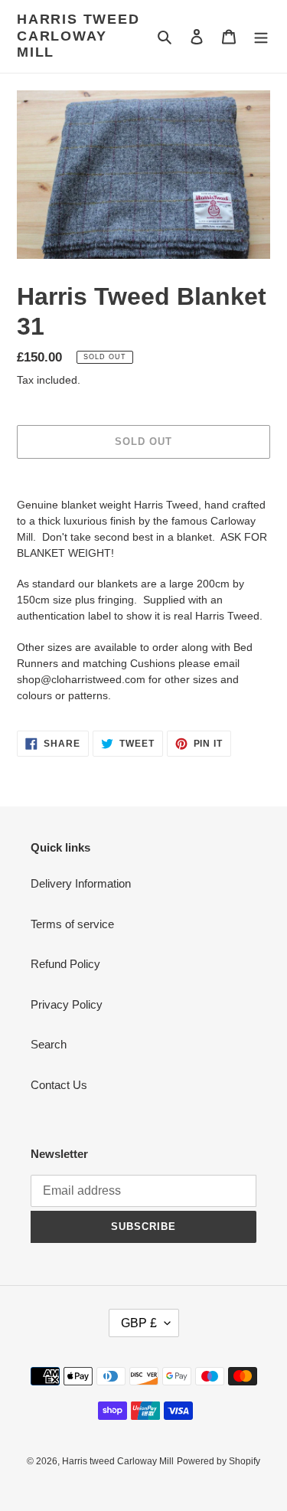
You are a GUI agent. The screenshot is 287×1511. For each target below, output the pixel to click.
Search (49, 1044)
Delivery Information (81, 883)
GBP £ (139, 1322)
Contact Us (59, 1084)
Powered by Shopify (218, 1461)
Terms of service (72, 923)
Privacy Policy (67, 1004)
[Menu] (261, 36)
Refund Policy (65, 963)
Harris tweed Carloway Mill (78, 35)
